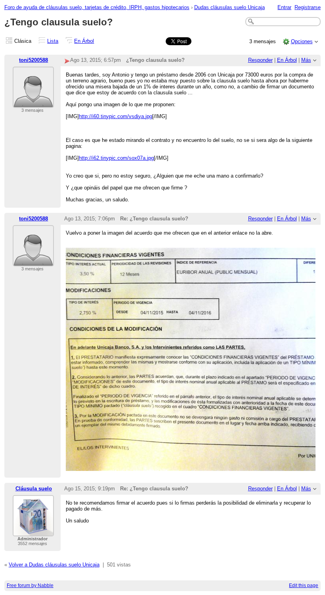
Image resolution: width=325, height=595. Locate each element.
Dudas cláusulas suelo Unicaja (229, 7)
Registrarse (307, 7)
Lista (52, 41)
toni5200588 (33, 60)
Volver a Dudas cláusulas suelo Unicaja (54, 565)
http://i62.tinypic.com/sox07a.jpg (116, 158)
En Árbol (84, 41)
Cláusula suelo (33, 489)
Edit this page (303, 585)
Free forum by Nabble (30, 585)
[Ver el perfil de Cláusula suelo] (33, 531)
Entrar (284, 7)
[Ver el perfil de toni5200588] (33, 103)
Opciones (302, 41)
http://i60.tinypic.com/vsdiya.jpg (115, 116)
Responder (260, 60)
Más (306, 60)
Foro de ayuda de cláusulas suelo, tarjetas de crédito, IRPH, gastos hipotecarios (96, 7)
